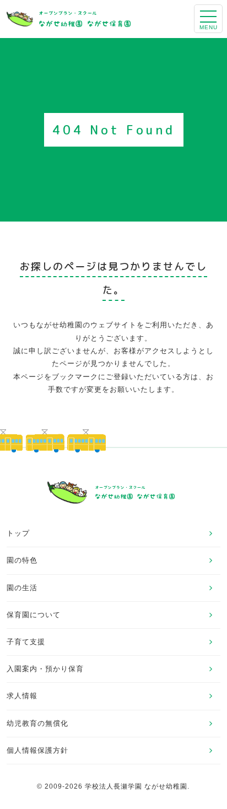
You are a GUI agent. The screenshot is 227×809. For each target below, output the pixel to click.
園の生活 (22, 588)
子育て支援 (26, 642)
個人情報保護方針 (37, 750)
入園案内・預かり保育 (45, 669)
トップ (18, 533)
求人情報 (22, 696)
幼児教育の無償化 (37, 723)
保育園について (34, 615)
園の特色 (22, 560)
